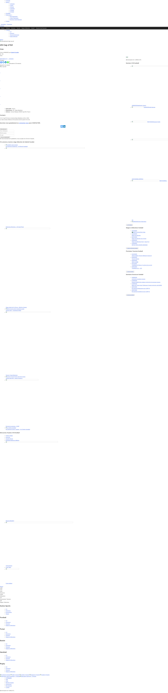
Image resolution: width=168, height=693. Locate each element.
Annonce (12, 33)
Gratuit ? (33, 28)
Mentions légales (10, 682)
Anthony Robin (9, 435)
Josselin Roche (9, 438)
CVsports (8, 0)
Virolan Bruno (9, 565)
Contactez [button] (18, 63)
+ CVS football (129, 224)
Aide (7, 679)
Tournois (18, 28)
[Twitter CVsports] (15, 674)
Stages (7, 613)
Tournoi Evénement (14, 34)
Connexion (9, 24)
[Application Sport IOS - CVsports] (127, 57)
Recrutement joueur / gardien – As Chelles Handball (18, 429)
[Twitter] (3, 62)
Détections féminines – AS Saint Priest (15, 226)
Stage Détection (13, 36)
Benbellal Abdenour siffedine (12, 440)
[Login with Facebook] (62, 126)
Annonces (13, 28)
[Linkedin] (6, 62)
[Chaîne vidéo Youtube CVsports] (44, 674)
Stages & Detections (10, 625)
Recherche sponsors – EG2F (12, 426)
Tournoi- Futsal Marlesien (12, 375)
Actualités (8, 13)
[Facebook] (1, 62)
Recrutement (9, 685)
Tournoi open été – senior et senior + (14, 378)
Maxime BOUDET (10, 520)
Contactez (11, 58)
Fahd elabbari (9, 583)
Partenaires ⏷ (9, 15)
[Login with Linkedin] (64, 126)
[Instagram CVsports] (34, 674)
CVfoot (11, 5)
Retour (1, 39)
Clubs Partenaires (14, 18)
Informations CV (3, 58)
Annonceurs (8, 684)
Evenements (9, 612)
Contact (7, 21)
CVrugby (12, 11)
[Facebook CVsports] (5, 674)
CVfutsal (12, 10)
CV (10, 31)
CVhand (12, 7)
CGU (27, 138)
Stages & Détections (26, 28)
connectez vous (24, 123)
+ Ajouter (8, 30)
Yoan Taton (8, 567)
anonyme (8, 437)
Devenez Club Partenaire (16, 19)
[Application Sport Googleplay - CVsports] (126, 57)
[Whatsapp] (8, 62)
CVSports (12, 3)
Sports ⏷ (8, 2)
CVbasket (12, 8)
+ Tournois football (130, 271)
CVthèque (8, 28)
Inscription (3, 24)
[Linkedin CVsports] (24, 674)
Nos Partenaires (14, 16)
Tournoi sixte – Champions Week (13, 310)
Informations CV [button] (12, 63)
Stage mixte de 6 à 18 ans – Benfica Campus (16, 307)
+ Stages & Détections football (132, 248)
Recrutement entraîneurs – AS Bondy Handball (17, 146)
